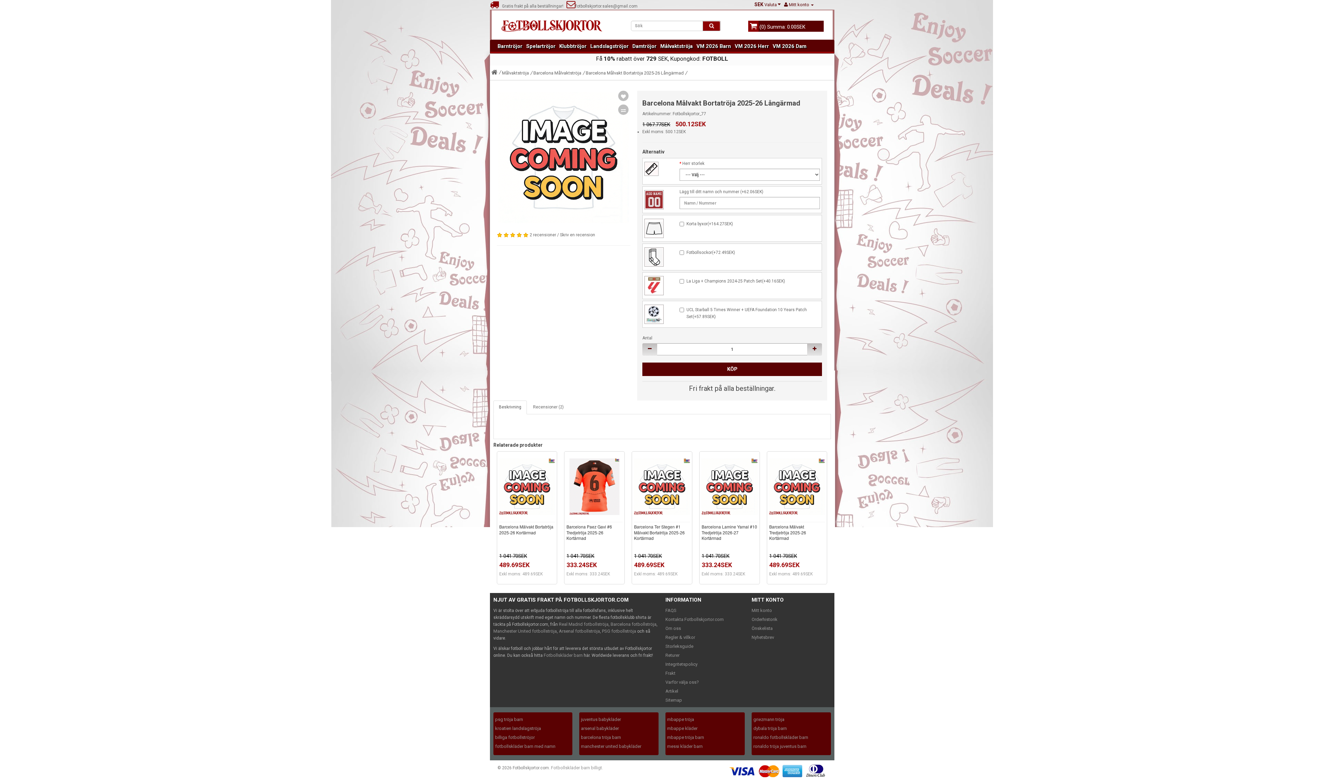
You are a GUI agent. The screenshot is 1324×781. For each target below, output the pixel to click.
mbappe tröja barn (685, 737)
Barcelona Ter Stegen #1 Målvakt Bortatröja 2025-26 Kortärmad (659, 532)
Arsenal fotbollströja (579, 631)
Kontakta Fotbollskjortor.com (694, 619)
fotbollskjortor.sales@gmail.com (606, 6)
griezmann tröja (768, 719)
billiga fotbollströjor (515, 737)
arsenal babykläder (600, 728)
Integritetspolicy (681, 664)
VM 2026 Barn (713, 46)
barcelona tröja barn (601, 737)
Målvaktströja (676, 46)
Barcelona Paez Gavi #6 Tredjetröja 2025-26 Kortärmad (589, 532)
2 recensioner (543, 235)
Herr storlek (693, 163)
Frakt (670, 673)
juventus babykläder (601, 719)
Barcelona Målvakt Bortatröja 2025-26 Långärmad (635, 73)
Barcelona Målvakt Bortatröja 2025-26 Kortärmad (526, 529)
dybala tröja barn (770, 728)
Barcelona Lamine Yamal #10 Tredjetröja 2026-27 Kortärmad (729, 532)
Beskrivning (510, 407)
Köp (732, 369)
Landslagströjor (609, 46)
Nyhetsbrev (763, 637)
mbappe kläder (682, 728)
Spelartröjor (540, 46)
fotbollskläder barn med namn (525, 746)
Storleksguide (679, 646)
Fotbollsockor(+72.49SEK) (710, 252)
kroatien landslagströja (518, 728)
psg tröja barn (509, 719)
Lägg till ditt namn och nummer (709, 191)
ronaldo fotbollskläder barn (780, 737)
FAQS (670, 610)
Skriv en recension (577, 235)
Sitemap (673, 700)
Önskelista (762, 628)
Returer (672, 655)
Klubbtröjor (572, 46)
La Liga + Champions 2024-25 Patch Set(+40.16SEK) (735, 281)
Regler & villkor (680, 637)
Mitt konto (762, 610)
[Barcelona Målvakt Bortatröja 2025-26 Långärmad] (564, 158)
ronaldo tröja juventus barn (779, 746)
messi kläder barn (685, 746)
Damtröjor (644, 46)
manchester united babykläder (611, 746)
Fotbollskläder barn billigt (576, 767)
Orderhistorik (765, 619)
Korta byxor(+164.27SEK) (709, 223)
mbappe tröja (680, 719)
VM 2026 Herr (752, 46)
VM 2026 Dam (789, 46)
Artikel (671, 691)
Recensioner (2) (548, 407)
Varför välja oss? (682, 682)
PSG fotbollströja (619, 631)
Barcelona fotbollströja (633, 624)
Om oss (673, 628)
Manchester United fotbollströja (525, 631)
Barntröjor (510, 46)
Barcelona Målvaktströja (557, 73)
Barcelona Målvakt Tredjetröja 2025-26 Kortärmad (787, 532)
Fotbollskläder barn (563, 655)
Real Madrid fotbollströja (584, 624)
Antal (647, 338)
